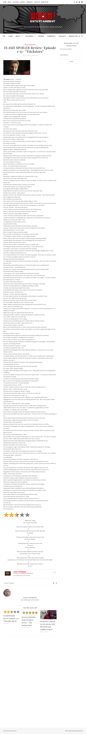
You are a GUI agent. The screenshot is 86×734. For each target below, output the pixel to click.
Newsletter (44, 2)
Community (29, 2)
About (10, 2)
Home (5, 2)
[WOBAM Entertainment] (43, 17)
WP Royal (14, 731)
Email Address (64, 55)
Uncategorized (30, 44)
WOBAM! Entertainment (27, 573)
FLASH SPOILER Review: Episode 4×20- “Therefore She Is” (11, 618)
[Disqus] (30, 659)
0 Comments (34, 55)
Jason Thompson (20, 572)
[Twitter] (55, 572)
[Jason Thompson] (8, 573)
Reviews (22, 2)
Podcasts (37, 2)
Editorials (16, 2)
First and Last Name (66, 49)
